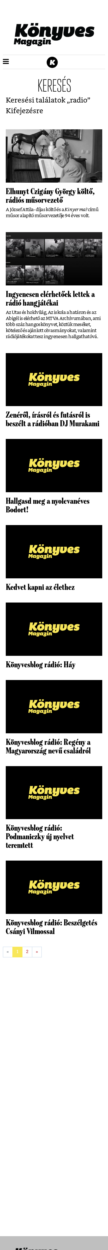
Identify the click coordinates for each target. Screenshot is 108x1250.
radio (78, 100)
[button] (6, 62)
